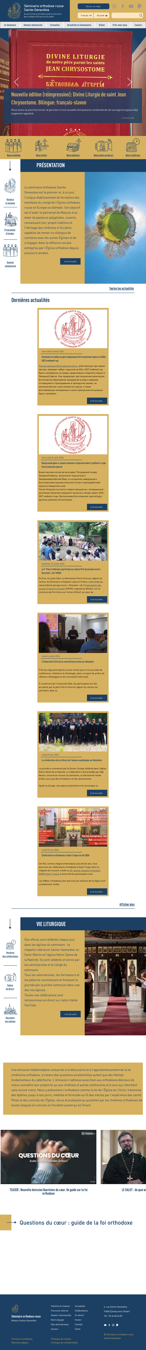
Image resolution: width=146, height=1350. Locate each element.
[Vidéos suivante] (142, 1156)
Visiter (78, 1319)
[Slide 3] (75, 130)
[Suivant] (129, 82)
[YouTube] (131, 6)
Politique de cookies (61, 1338)
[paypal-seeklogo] (139, 6)
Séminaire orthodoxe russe (26, 1316)
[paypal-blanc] (117, 1325)
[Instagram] (114, 6)
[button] (10, 25)
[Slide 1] (66, 129)
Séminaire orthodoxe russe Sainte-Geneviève (44, 8)
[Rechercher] (127, 15)
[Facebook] (122, 6)
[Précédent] (16, 82)
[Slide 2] (70, 129)
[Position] (79, 129)
